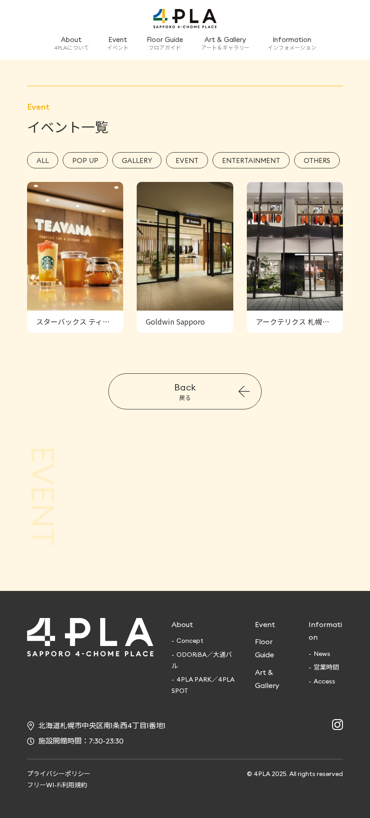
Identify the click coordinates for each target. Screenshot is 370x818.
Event (265, 624)
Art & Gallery (267, 679)
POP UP (85, 160)
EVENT (187, 160)
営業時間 (326, 667)
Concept (190, 641)
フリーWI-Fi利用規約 (57, 785)
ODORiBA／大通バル (201, 660)
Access (324, 681)
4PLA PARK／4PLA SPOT (203, 685)
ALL (43, 160)
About (182, 624)
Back (185, 391)
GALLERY (137, 160)
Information (325, 631)
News (322, 654)
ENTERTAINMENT (251, 160)
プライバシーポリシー (58, 774)
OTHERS (317, 160)
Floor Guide (264, 648)
